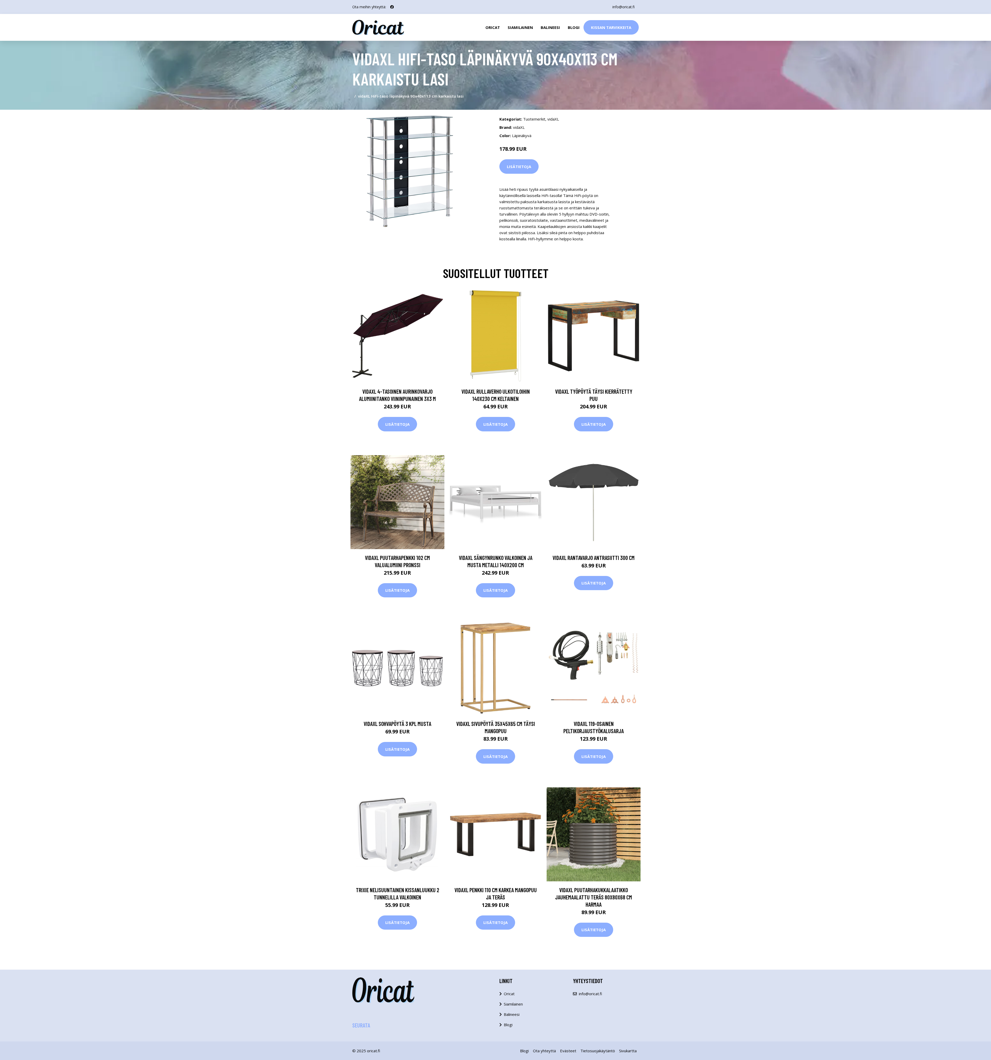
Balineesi (550, 27)
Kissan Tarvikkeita (611, 27)
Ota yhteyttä (544, 1050)
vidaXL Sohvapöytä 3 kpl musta (397, 723)
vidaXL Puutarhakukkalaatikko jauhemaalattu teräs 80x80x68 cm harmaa (593, 897)
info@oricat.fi (623, 6)
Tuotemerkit (534, 119)
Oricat (492, 27)
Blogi (574, 27)
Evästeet (568, 1050)
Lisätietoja (519, 166)
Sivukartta (628, 1050)
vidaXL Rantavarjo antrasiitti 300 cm (594, 557)
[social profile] (392, 7)
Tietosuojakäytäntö (597, 1050)
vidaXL (553, 119)
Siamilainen (520, 27)
